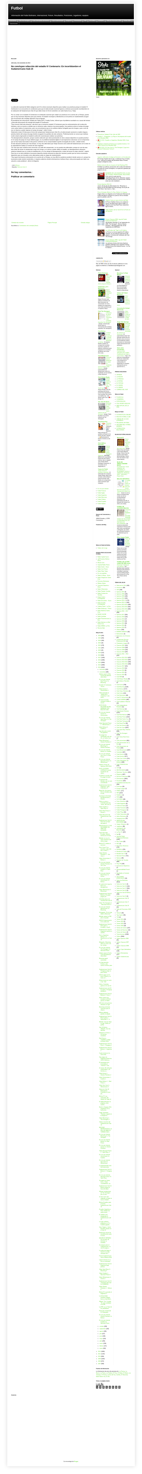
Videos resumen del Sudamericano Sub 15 (105, 1123)
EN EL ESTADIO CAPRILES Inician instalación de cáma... (105, 771)
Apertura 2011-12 (121, 600)
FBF (85, 20)
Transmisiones (14, 23)
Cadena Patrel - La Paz (104, 606)
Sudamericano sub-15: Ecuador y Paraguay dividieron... (105, 989)
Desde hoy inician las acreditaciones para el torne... (105, 1234)
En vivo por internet (103, 488)
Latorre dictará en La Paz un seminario (105, 1260)
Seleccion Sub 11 (121, 884)
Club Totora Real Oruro (122, 737)
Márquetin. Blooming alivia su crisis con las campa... (105, 943)
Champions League (121, 643)
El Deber (120, 1373)
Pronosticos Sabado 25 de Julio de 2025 (109, 134)
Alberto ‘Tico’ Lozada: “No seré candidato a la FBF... (105, 1303)
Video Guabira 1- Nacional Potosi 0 (104, 1273)
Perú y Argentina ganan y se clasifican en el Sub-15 (105, 937)
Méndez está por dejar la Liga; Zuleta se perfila (105, 1023)
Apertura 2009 (120, 596)
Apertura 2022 (120, 623)
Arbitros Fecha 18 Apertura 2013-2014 (105, 765)
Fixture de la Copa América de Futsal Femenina (127, 542)
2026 (99, 635)
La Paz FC (119, 832)
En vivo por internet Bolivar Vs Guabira (105, 750)
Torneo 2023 (119, 921)
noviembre (102, 672)
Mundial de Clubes (121, 851)
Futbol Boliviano (103, 273)
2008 (99, 1361)
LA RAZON (119, 377)
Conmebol (119, 752)
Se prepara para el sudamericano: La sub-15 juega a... (105, 1246)
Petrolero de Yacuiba (122, 860)
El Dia (108, 1376)
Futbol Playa (120, 812)
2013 (99, 667)
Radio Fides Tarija (103, 571)
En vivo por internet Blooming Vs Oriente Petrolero (104, 746)
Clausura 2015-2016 (122, 664)
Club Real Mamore (121, 714)
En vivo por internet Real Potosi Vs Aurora (104, 874)
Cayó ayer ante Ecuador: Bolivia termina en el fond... (105, 834)
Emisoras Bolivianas (103, 581)
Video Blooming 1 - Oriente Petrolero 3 (105, 741)
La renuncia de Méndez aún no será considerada (105, 781)
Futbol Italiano (101, 503)
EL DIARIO (119, 385)
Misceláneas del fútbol (122, 422)
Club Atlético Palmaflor (102, 443)
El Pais (115, 1373)
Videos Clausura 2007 (122, 942)
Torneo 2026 (127, 20)
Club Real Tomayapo (122, 721)
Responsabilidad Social (123, 869)
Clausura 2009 (120, 649)
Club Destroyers (120, 695)
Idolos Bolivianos (121, 816)
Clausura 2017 (120, 666)
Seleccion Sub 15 (22, 167)
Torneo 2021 (119, 919)
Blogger (76, 1461)
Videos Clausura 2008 (122, 945)
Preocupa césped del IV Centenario (105, 1311)
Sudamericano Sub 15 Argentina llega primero (105, 1265)
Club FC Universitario (122, 697)
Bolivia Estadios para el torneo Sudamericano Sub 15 (105, 1205)
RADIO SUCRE (102, 614)
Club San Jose (120, 727)
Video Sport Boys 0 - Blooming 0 (105, 1270)
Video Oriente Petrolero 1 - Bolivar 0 (105, 1288)
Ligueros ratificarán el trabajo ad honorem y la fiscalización (114, 157)
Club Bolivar (12, 20)
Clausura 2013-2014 (122, 659)
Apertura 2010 (120, 598)
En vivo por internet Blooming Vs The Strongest (104, 1136)
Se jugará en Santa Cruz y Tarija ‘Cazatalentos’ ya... (105, 1182)
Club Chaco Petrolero (122, 691)
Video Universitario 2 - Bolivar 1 (105, 859)
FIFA (117, 797)
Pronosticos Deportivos (123, 866)
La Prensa (122, 1371)
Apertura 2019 (120, 619)
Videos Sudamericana (122, 956)
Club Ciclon (119, 693)
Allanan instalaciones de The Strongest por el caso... (105, 1193)
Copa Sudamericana (57, 20)
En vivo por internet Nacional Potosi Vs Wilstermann (105, 761)
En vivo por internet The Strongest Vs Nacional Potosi (104, 949)
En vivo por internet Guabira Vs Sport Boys (104, 869)
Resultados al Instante (122, 873)
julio (100, 1333)
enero (101, 1348)
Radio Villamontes (103, 589)
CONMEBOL (120, 399)
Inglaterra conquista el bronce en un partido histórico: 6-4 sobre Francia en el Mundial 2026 (113, 144)
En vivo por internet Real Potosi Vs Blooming (104, 681)
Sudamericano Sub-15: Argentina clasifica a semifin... (105, 931)
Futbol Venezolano (121, 814)
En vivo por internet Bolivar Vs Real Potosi (104, 1141)
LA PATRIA (119, 381)
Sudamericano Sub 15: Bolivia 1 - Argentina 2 (105, 1049)
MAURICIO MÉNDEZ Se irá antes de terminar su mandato (105, 1240)
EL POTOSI (119, 383)
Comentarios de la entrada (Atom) (28, 225)
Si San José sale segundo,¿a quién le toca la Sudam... (105, 1198)
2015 (99, 662)
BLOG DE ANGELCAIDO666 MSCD (122, 463)
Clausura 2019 (120, 670)
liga (117, 834)
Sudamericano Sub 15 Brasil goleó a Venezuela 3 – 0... (105, 1018)
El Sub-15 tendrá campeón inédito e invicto (105, 701)
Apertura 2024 (120, 625)
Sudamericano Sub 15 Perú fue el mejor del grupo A (105, 822)
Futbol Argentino (102, 495)
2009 (99, 1358)
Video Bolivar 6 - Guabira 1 (103, 727)
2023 (99, 643)
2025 (99, 638)
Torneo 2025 (119, 923)
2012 (99, 1351)
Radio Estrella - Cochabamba (102, 603)
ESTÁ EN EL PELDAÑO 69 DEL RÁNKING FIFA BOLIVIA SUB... (105, 707)
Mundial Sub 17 (120, 853)
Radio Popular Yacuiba (104, 591)
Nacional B (120, 437)
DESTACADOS (120, 770)
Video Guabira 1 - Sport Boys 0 (104, 807)
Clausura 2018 (120, 668)
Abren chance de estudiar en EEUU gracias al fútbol (105, 999)
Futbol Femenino (121, 808)
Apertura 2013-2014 (121, 604)
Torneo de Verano (121, 932)
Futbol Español (102, 501)
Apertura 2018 (120, 616)
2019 (99, 652)
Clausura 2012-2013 (122, 657)
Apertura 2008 (120, 594)
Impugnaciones (120, 818)
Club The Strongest (24, 20)
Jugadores (119, 826)
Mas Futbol (119, 841)
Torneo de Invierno (121, 927)
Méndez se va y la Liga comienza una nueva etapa (105, 839)
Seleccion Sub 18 (121, 890)
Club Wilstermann (103, 355)
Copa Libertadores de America (40, 20)
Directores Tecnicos (122, 772)
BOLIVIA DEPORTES (123, 479)
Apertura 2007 (120, 592)
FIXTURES (92, 20)
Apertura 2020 (120, 621)
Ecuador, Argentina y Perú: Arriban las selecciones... (105, 1211)
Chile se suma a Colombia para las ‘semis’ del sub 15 (105, 803)
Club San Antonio (121, 725)
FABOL (118, 790)
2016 (99, 660)
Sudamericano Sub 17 (122, 902)
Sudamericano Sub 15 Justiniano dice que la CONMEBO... (105, 1282)
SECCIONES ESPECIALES (120, 877)
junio (100, 1336)
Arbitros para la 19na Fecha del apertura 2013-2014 (105, 675)
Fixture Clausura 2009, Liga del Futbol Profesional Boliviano (116, 220)
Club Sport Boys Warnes (123, 729)
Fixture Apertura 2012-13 (104, 184)
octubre (101, 1326)
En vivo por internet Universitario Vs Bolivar (104, 880)
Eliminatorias (77, 20)
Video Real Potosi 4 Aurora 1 (104, 811)
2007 (99, 1363)
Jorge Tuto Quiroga (123, 322)
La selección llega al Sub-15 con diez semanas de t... (105, 1252)
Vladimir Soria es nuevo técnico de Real (116, 200)
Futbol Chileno (102, 499)
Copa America (120, 756)
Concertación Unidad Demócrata (123, 308)
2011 (99, 1354)
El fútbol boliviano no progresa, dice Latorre (105, 1103)
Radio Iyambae (102, 616)
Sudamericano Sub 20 (122, 905)
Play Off (118, 863)
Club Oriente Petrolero (122, 711)
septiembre (102, 1328)
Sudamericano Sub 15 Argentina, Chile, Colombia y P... (105, 786)
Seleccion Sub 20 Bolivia (123, 892)
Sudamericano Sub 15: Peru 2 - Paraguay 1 (105, 1044)
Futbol (17, 8)
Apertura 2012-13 (121, 602)
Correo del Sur (111, 1374)
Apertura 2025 (120, 627)
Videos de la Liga (102, 548)
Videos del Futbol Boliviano (122, 293)
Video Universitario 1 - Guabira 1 (105, 1078)
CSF (117, 768)
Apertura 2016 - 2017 (122, 611)
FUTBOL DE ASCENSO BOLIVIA (123, 507)
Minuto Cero (101, 562)
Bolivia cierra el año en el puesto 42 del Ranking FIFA (113, 165)
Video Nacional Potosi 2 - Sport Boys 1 (105, 1151)
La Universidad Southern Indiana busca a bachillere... (105, 1297)
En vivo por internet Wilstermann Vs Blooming (104, 908)
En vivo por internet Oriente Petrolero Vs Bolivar (105, 1316)
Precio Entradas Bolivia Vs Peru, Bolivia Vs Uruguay (112, 192)
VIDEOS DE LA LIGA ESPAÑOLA (122, 419)
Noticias (118, 858)
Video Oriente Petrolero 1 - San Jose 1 (104, 854)
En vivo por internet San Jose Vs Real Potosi (105, 755)
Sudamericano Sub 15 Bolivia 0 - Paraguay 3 (105, 1171)
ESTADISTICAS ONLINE (123, 414)
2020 (99, 650)
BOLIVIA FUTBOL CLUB (123, 416)
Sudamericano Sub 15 (122, 898)
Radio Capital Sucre (103, 557)
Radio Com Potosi (103, 569)
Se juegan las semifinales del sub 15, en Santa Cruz (105, 736)
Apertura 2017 (120, 614)
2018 (99, 655)
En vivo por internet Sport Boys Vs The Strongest (105, 719)
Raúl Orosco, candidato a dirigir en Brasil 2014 (104, 1040)
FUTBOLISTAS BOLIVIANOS (120, 429)
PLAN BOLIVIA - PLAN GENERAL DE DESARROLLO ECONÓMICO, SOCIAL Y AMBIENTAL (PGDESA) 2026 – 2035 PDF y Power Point (123, 471)
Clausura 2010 (120, 651)
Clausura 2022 (120, 672)
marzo (101, 1343)
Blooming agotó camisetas (103, 959)
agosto (101, 1331)
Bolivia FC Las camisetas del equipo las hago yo (105, 1097)
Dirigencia (68, 20)
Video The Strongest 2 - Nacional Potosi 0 (105, 903)
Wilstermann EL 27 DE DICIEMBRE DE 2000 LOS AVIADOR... (105, 828)
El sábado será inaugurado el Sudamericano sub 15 (105, 1217)
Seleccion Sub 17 (121, 888)
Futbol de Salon (120, 805)
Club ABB (119, 676)
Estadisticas (119, 397)
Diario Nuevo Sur (100, 1376)
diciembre (102, 669)
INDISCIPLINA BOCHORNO (120, 821)
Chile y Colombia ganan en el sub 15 (105, 984)
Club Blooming (120, 686)
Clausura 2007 (120, 645)
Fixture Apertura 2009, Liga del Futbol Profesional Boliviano (115, 240)
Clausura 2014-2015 (122, 661)
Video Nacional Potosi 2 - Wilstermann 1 (105, 723)
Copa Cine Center (121, 758)
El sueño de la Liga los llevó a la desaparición (105, 885)
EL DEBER (119, 387)
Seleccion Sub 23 (121, 896)
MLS (117, 843)
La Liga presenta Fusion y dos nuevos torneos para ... (105, 965)
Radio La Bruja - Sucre (104, 575)
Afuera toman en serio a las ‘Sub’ (105, 981)
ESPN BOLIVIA (120, 401)
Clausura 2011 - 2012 (122, 654)
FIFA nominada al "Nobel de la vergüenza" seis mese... (104, 695)
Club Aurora (119, 684)
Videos (118, 936)
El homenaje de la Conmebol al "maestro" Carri (104, 1064)
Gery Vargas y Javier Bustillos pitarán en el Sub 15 (105, 1228)
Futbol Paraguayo (121, 810)
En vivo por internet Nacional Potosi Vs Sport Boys (105, 1176)
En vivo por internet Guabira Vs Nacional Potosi (104, 1321)
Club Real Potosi (121, 717)
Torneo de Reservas (122, 930)
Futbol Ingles (101, 493)
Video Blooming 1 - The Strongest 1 (104, 1118)
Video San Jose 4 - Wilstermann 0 (104, 1086)
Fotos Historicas (121, 801)
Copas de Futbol (103, 469)
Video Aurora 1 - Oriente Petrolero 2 (105, 1074)
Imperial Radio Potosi (104, 565)
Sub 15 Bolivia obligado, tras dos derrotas (105, 1029)
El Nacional (124, 1374)
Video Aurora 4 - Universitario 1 (104, 689)
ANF (117, 589)
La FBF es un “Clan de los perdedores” (105, 1307)
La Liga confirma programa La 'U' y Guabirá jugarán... (105, 1223)
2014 (99, 665)
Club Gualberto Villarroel (123, 701)
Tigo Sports (119, 915)
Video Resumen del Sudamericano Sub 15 (105, 816)
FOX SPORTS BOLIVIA (123, 403)
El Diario (125, 1373)
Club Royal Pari (102, 421)
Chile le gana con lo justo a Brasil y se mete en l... (105, 976)
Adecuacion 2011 (121, 585)
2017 (99, 657)
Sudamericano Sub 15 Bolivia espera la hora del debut (105, 1187)
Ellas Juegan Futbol (123, 537)
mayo (101, 1338)
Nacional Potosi (120, 855)
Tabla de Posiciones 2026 (114, 20)
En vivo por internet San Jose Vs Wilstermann (104, 1161)
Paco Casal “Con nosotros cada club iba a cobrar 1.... (105, 849)
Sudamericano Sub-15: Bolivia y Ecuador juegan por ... (105, 895)
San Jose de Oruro (103, 401)
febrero (101, 1346)
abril (100, 1341)
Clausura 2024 (120, 674)
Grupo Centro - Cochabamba (102, 597)
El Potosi (104, 1374)
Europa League (120, 788)
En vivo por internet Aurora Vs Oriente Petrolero (105, 1147)
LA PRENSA (120, 379)
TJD (117, 917)
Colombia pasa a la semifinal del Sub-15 (105, 899)
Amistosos (119, 587)
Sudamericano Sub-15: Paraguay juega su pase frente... (105, 971)
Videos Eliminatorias (122, 953)
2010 (99, 1356)
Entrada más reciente (18, 222)
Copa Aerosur (120, 754)
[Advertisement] (69, 41)
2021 (99, 648)
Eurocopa (119, 786)
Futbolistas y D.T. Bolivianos (103, 287)
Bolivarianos (119, 634)
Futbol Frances (102, 490)
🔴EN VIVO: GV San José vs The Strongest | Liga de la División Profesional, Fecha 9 (113, 148)
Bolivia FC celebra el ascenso (105, 844)
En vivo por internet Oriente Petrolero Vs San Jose (105, 864)
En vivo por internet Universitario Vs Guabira (104, 1156)
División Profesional (122, 776)
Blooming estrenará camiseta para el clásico (104, 1008)
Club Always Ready (104, 377)
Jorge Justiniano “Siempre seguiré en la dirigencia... (105, 1114)
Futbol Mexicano (102, 497)
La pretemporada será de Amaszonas (105, 1166)
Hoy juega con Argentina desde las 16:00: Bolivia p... (105, 1058)
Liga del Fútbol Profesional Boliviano (122, 837)
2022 (99, 645)
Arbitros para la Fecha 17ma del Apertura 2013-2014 (105, 954)
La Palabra (109, 1373)
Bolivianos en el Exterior (123, 636)
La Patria (102, 1373)
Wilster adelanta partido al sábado (104, 1013)
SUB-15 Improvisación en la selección (105, 921)
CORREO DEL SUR (122, 389)
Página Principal (52, 222)
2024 (99, 640)
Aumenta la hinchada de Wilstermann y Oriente (105, 797)
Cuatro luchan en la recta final (104, 1053)
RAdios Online (102, 583)
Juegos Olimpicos (121, 824)
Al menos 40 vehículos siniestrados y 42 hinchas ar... (105, 1069)
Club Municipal (120, 709)
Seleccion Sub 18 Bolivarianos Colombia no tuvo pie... (104, 1091)
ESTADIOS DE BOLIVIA (123, 783)
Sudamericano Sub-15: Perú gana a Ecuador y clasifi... (105, 926)
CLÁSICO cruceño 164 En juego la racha (105, 776)
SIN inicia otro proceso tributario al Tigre (105, 1003)
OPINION (119, 374)
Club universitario (121, 740)
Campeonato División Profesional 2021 (122, 640)
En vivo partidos (102, 573)
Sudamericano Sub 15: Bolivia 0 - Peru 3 (105, 994)
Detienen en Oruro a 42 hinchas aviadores (104, 1034)
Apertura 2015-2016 (121, 609)
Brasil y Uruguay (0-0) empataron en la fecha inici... (105, 1108)
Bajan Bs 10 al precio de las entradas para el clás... (105, 792)
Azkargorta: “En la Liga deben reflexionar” (105, 913)
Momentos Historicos (122, 846)
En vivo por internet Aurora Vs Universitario (104, 714)
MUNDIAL (101, 20)
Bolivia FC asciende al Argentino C (105, 1292)
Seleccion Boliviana (122, 880)
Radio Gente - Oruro (103, 567)
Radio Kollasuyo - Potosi (104, 608)
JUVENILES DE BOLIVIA (121, 829)
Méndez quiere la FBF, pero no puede (105, 917)
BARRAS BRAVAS (121, 631)
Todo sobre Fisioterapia (120, 348)
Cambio (118, 1374)
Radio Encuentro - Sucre (104, 600)
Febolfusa (119, 795)
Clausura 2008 (120, 647)
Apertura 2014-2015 (121, 606)
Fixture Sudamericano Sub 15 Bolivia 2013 (105, 1256)
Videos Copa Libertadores (123, 949)
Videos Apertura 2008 (122, 938)
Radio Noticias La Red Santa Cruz (104, 622)
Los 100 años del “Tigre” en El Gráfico (116, 230)
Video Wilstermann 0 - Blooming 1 (105, 890)
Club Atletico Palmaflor (122, 681)
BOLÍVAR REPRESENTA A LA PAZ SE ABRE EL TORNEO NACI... (105, 1130)
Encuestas (119, 780)
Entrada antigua (85, 222)
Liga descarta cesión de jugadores (105, 731)
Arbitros (118, 629)
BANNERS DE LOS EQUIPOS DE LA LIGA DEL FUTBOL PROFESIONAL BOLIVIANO (117, 173)
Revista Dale (101, 628)
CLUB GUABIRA (121, 699)
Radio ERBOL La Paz (104, 626)
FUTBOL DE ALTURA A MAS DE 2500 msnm (123, 562)
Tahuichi (118, 913)
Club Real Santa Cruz (122, 719)
